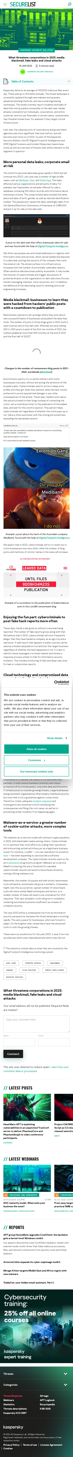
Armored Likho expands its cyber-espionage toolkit (31, 1262)
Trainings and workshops (23, 1195)
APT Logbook (47, 1400)
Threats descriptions (15, 1408)
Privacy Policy (11, 1444)
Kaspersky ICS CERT (15, 1412)
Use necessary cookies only (36, 771)
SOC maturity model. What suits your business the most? (24, 1204)
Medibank (24, 180)
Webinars (8, 1400)
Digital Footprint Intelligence (53, 246)
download (45, 371)
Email (41, 1035)
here (5, 855)
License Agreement (51, 1444)
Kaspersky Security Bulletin (37, 50)
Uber (32, 180)
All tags (44, 1395)
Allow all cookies (36, 748)
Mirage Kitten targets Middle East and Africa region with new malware (35, 1272)
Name (6, 1035)
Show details (54, 738)
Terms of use (30, 1444)
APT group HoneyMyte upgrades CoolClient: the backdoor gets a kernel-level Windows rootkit (35, 1236)
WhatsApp (45, 180)
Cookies (8, 1448)
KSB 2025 (45, 1408)
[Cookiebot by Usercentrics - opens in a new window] (54, 682)
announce (14, 862)
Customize (34, 760)
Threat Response (12, 1395)
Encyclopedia (47, 1404)
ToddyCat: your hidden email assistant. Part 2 (28, 1282)
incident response (42, 801)
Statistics (8, 1404)
